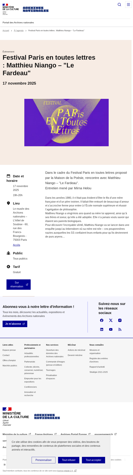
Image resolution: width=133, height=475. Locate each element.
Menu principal (128, 4)
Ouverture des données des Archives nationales (54, 353)
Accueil (6, 30)
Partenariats (29, 362)
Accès (16, 245)
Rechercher (119, 4)
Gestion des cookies (112, 460)
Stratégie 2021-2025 (99, 372)
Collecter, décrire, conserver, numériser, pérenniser (33, 370)
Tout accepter (93, 460)
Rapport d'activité (97, 367)
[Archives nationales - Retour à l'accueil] (36, 9)
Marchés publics (10, 366)
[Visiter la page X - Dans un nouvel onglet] (111, 320)
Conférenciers (30, 387)
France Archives (44, 434)
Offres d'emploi (9, 360)
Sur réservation (16, 284)
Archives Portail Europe (74, 434)
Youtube (111, 329)
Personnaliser (44, 460)
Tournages (50, 370)
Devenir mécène (75, 355)
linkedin (101, 329)
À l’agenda (19, 30)
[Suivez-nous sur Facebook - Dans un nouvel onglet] (101, 320)
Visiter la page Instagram (120, 320)
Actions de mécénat (76, 350)
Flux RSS (120, 329)
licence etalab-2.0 (65, 471)
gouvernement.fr (104, 434)
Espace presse (9, 350)
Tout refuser (68, 460)
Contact (6, 355)
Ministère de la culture (15, 434)
